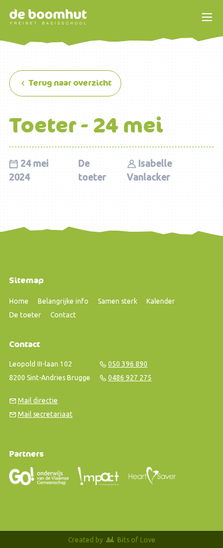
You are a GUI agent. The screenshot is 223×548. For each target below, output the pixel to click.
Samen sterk (117, 301)
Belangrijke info (63, 301)
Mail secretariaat (45, 414)
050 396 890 (128, 364)
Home (19, 301)
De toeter (25, 315)
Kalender (160, 301)
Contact (63, 315)
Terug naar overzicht (69, 83)
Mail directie (38, 400)
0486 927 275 (130, 377)
